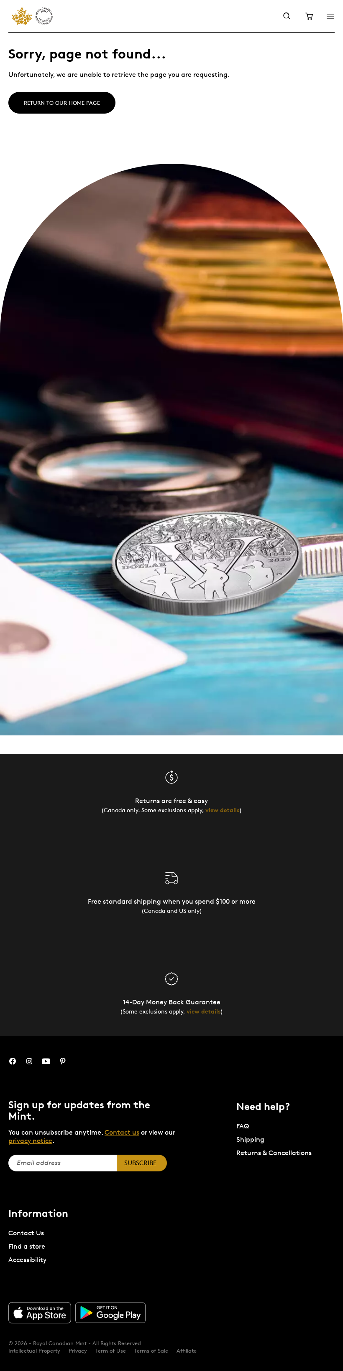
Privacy (78, 1350)
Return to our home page (62, 102)
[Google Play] (110, 1313)
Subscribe (140, 1163)
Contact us (122, 1132)
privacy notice (30, 1141)
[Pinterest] (63, 1061)
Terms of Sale (151, 1350)
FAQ (242, 1126)
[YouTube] (46, 1061)
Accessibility (27, 1260)
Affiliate (187, 1350)
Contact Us (26, 1233)
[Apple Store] (39, 1312)
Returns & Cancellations (274, 1153)
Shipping (250, 1139)
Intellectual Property (34, 1350)
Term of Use (110, 1350)
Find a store (26, 1246)
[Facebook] (12, 1061)
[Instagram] (29, 1061)
